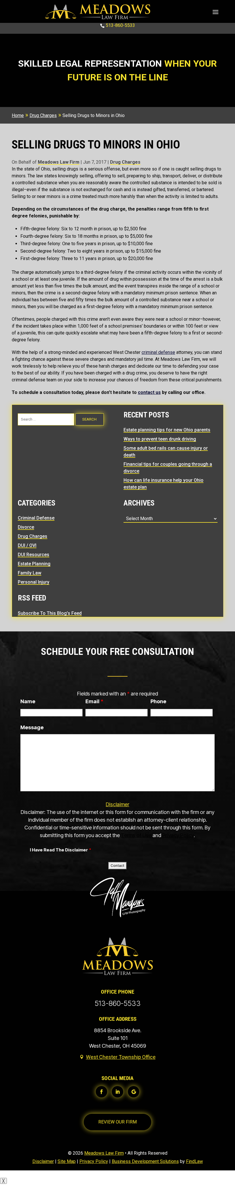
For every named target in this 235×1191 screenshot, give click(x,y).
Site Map (67, 1161)
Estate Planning (34, 563)
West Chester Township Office (121, 1057)
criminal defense (158, 352)
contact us (149, 392)
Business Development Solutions (145, 1161)
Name (27, 701)
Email (94, 701)
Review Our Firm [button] (117, 1122)
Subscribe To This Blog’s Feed (50, 613)
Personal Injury (33, 582)
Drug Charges (125, 162)
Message (32, 727)
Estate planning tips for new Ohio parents (167, 430)
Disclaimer (117, 804)
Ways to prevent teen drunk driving (160, 439)
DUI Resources (33, 554)
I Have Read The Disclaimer (60, 850)
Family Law (29, 573)
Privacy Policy (178, 835)
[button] (215, 11)
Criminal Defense (36, 518)
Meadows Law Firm (58, 162)
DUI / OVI (27, 545)
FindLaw (194, 1161)
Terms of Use (136, 835)
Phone (158, 701)
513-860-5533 (120, 25)
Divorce (26, 527)
